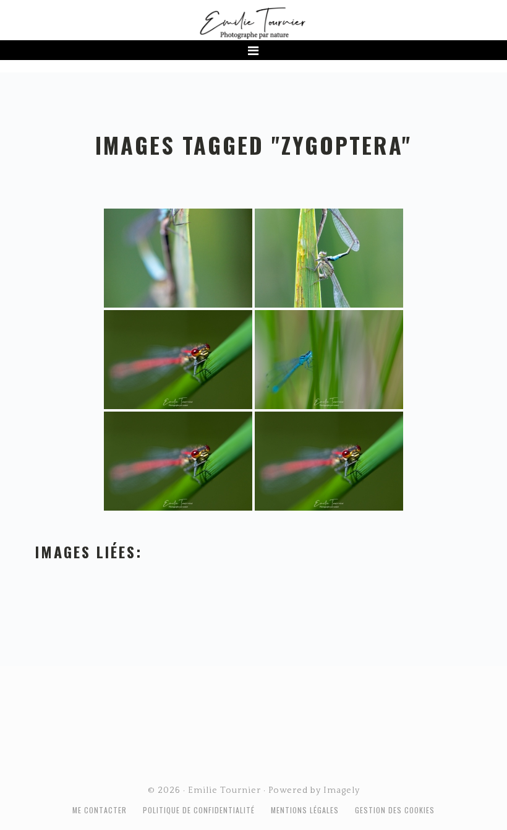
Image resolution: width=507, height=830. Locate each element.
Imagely (341, 790)
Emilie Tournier (253, 22)
